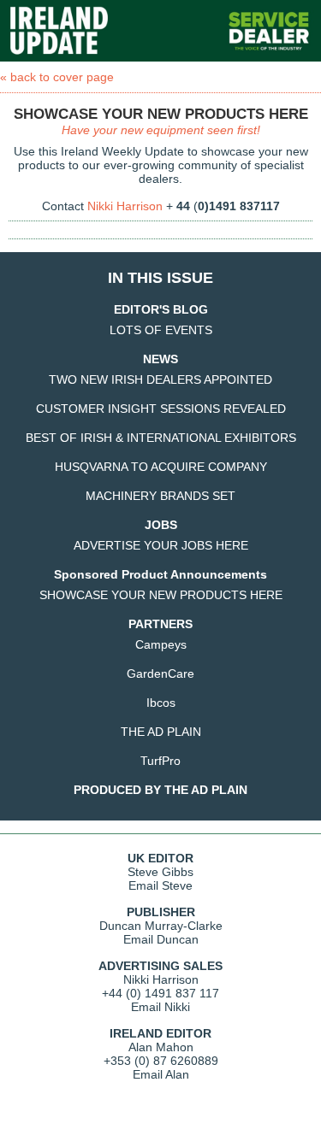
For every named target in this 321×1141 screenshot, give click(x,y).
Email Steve (160, 885)
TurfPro (160, 761)
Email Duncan (161, 939)
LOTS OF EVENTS (161, 330)
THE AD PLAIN (161, 731)
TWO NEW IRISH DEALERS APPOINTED (160, 379)
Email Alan (161, 1074)
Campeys (161, 644)
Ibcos (160, 702)
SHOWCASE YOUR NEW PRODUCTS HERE (160, 595)
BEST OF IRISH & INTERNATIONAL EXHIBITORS (161, 437)
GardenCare (160, 673)
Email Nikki (160, 1007)
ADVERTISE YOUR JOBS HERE (161, 545)
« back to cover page (57, 77)
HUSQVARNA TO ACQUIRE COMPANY (161, 466)
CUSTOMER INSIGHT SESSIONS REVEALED (161, 408)
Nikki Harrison (125, 206)
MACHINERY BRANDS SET (160, 496)
